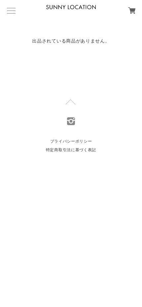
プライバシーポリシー (71, 141)
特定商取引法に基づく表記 (71, 150)
